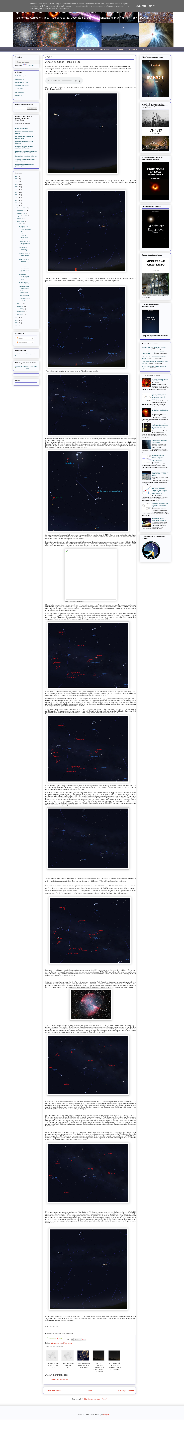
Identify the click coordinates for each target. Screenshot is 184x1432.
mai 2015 (19, 303)
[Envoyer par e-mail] (72, 1339)
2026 (16, 176)
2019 (16, 195)
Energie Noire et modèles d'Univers (26, 156)
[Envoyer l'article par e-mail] (67, 1339)
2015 (16, 205)
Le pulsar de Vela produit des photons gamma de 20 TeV (160, 410)
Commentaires (22, 342)
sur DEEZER (18, 95)
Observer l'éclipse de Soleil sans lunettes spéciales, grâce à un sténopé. (160, 505)
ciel (61, 1343)
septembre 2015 (22, 216)
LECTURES (67, 49)
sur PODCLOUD (19, 79)
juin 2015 (19, 224)
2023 (16, 184)
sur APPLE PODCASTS (21, 82)
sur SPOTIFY (19, 89)
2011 (16, 325)
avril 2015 (20, 306)
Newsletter (133, 49)
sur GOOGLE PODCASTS (22, 85)
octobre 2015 (21, 213)
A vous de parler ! (35, 49)
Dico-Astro (120, 49)
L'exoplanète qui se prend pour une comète (24, 243)
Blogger (106, 1414)
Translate (31, 65)
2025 (16, 179)
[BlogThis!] (74, 1339)
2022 (16, 187)
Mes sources (52, 49)
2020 (16, 192)
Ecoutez (19, 49)
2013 (16, 320)
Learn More (141, 6)
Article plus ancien (126, 1390)
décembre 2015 (21, 208)
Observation (67, 1343)
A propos (146, 49)
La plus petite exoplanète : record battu (23, 249)
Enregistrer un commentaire (58, 1379)
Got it (152, 6)
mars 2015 (20, 309)
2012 (16, 323)
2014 (16, 317)
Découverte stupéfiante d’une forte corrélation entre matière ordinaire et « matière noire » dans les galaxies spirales (160, 490)
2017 (16, 200)
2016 (16, 203)
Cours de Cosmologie (85, 49)
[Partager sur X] (77, 1339)
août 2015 (20, 218)
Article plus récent (53, 1390)
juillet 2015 (20, 221)
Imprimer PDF (55, 1339)
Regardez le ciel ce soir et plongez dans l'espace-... (24, 255)
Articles (20, 338)
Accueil (89, 1390)
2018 (16, 197)
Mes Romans (105, 49)
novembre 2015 (21, 210)
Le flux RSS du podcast (21, 76)
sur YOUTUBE (19, 92)
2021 (16, 189)
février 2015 (20, 311)
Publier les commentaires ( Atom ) (94, 1399)
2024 (16, 181)
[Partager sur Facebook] (79, 1339)
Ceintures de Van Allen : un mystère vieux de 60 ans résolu (160, 473)
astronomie (55, 1343)
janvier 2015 (20, 314)
